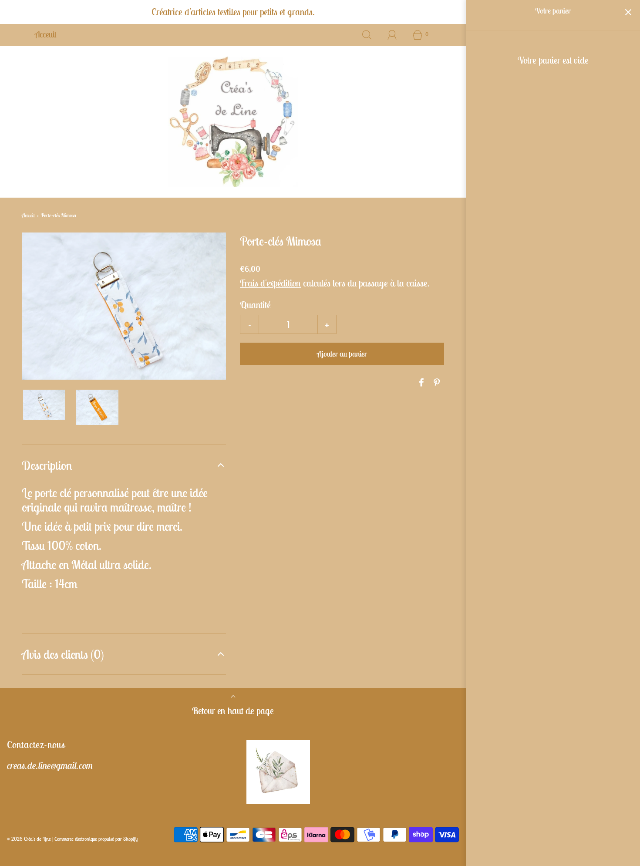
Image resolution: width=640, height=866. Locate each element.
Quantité (255, 305)
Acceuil (45, 34)
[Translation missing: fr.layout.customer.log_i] (392, 35)
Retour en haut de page (233, 710)
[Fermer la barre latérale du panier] (628, 12)
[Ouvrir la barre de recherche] (367, 35)
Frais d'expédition (270, 283)
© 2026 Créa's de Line (29, 839)
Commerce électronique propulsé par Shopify (96, 839)
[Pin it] (435, 382)
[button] (44, 404)
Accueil (28, 215)
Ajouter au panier (342, 354)
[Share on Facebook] (420, 382)
